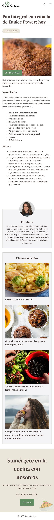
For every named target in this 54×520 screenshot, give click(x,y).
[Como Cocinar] (10, 4)
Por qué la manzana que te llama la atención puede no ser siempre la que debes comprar (24, 435)
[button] (44, 4)
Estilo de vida (12, 73)
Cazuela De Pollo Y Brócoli (19, 299)
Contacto (27, 502)
